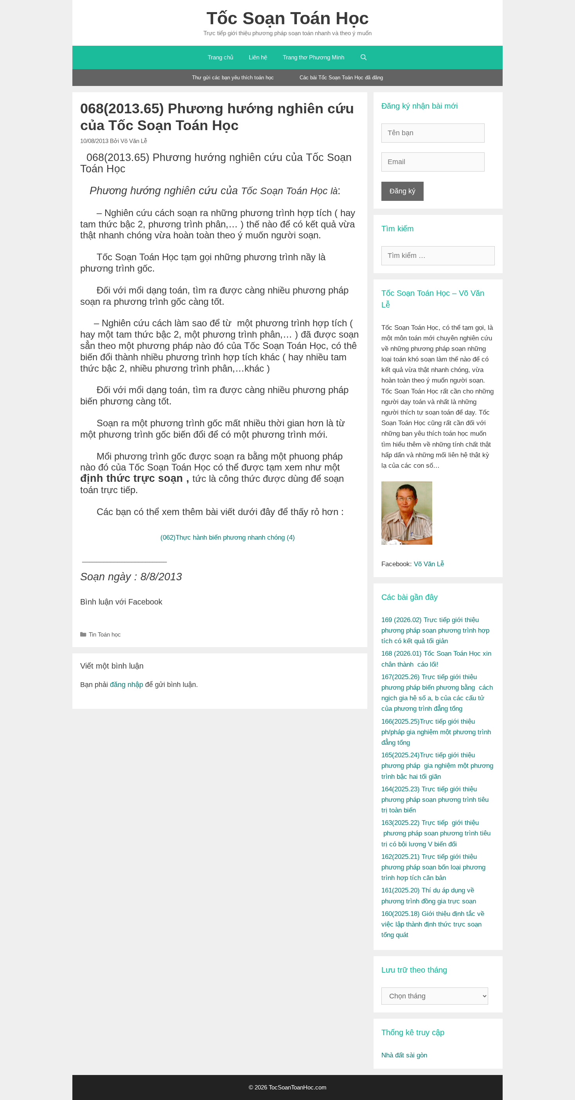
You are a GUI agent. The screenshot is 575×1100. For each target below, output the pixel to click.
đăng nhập (126, 685)
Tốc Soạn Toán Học (288, 18)
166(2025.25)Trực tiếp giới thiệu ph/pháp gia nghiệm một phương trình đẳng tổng (436, 732)
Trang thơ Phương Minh (313, 57)
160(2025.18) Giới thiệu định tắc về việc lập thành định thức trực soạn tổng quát (432, 924)
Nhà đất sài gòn (404, 1055)
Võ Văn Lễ (429, 564)
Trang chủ (220, 57)
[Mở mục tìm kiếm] (363, 57)
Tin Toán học (105, 634)
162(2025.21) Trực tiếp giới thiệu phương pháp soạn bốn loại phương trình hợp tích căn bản (433, 867)
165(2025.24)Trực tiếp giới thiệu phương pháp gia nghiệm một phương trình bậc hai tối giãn (437, 765)
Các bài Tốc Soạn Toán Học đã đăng (341, 77)
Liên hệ (258, 57)
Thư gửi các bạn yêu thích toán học (233, 77)
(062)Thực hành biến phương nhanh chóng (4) (227, 537)
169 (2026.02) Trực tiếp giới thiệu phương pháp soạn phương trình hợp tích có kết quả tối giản (435, 630)
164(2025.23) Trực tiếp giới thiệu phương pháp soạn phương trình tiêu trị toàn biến (435, 799)
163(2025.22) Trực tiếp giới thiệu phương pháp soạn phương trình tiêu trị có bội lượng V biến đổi (436, 833)
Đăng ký (402, 191)
